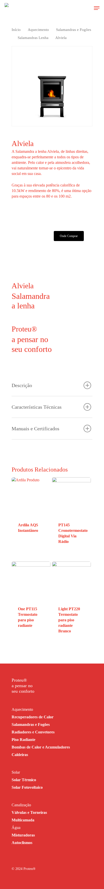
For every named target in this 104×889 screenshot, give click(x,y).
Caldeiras (20, 755)
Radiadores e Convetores (33, 732)
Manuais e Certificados (35, 428)
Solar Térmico (24, 780)
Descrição (22, 385)
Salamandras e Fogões (73, 30)
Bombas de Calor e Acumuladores (41, 747)
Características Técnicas (37, 407)
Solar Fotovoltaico (27, 787)
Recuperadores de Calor (33, 717)
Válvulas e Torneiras (29, 812)
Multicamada (23, 820)
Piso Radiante (23, 739)
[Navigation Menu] (96, 8)
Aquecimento (38, 30)
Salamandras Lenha (33, 38)
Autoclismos (22, 842)
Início (16, 30)
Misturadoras (23, 835)
